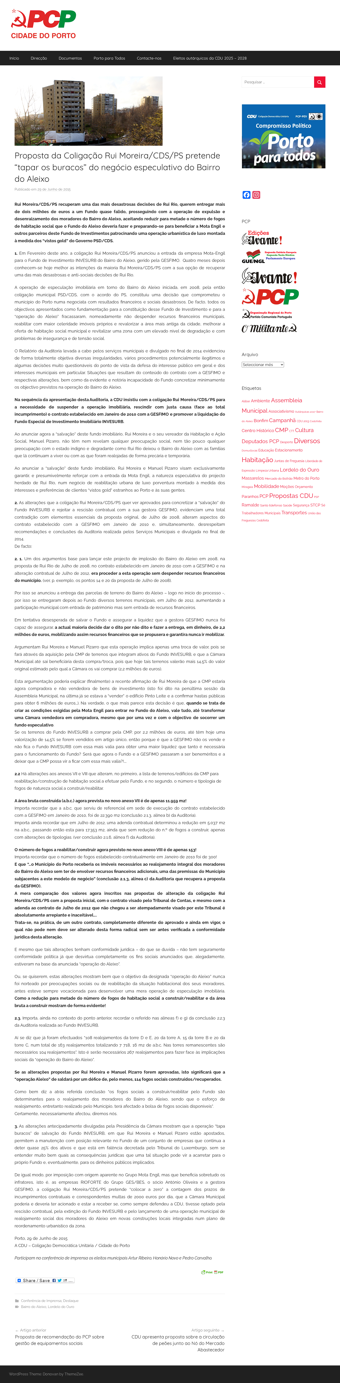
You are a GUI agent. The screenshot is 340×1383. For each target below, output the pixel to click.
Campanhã (282, 420)
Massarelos (253, 478)
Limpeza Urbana (267, 470)
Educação (266, 450)
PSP (316, 497)
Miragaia (247, 487)
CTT (291, 431)
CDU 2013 (303, 421)
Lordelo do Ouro (61, 1307)
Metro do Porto (307, 478)
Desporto (286, 442)
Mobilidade (266, 486)
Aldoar (246, 401)
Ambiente (260, 400)
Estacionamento (289, 450)
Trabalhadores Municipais (261, 513)
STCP (315, 505)
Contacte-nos (149, 58)
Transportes (294, 512)
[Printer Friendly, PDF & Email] (212, 1271)
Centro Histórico (258, 430)
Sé (323, 505)
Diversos (307, 441)
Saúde (287, 505)
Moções (287, 486)
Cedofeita (315, 421)
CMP (281, 430)
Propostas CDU (291, 495)
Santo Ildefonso (271, 505)
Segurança (301, 505)
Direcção (39, 58)
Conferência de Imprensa (41, 1301)
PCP (264, 496)
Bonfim (261, 420)
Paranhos (250, 496)
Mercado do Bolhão (279, 478)
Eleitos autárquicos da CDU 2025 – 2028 (210, 58)
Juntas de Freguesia (289, 461)
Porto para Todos (109, 58)
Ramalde (250, 504)
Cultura (304, 430)
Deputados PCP (260, 441)
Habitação (257, 460)
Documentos (70, 58)
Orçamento (304, 487)
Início (14, 58)
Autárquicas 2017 (305, 411)
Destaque (71, 1301)
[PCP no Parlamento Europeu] (269, 262)
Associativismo (281, 411)
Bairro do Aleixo (33, 1307)
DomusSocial (249, 450)
